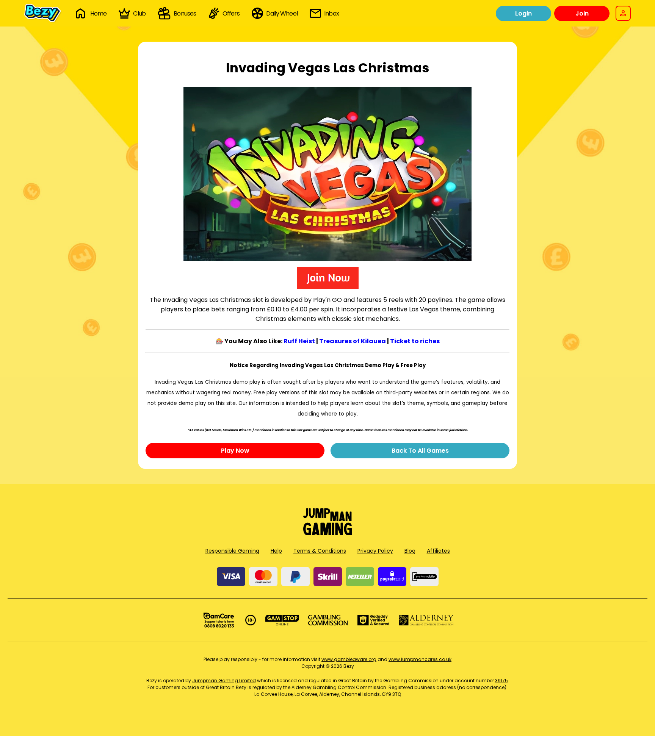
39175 (501, 680)
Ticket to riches (415, 341)
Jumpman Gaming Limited (224, 680)
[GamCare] (219, 620)
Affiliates (438, 551)
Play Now (235, 450)
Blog (409, 551)
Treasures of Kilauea (352, 341)
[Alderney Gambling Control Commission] (426, 620)
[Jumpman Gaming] (327, 533)
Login (523, 13)
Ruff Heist (299, 341)
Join (582, 13)
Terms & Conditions (319, 551)
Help (276, 551)
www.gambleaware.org (348, 659)
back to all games (420, 450)
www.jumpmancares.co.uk (420, 659)
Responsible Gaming (232, 551)
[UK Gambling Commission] (328, 620)
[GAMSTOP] (282, 620)
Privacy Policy (375, 551)
